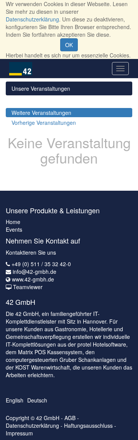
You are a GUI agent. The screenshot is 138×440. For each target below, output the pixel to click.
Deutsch (37, 400)
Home (13, 222)
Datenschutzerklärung (32, 19)
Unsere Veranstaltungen (41, 88)
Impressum (19, 433)
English (14, 400)
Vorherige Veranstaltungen (44, 122)
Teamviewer (28, 287)
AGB (70, 418)
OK (69, 45)
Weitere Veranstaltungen (41, 112)
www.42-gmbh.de (33, 279)
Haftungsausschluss (88, 425)
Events (14, 229)
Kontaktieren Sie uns (31, 252)
